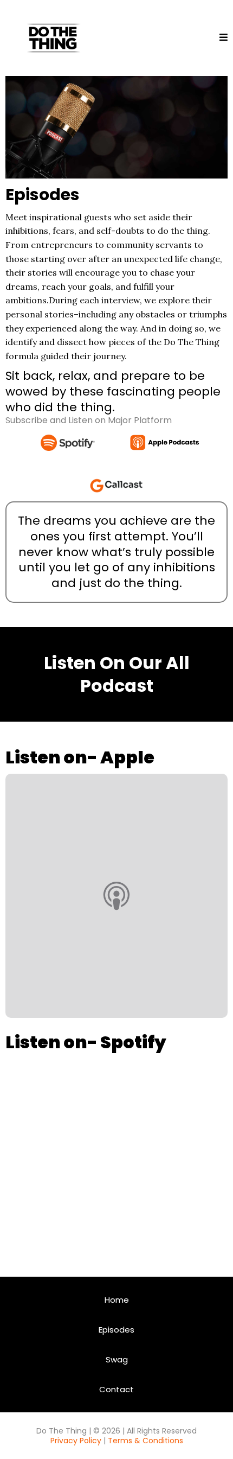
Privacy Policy (75, 1440)
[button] (223, 38)
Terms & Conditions (145, 1440)
